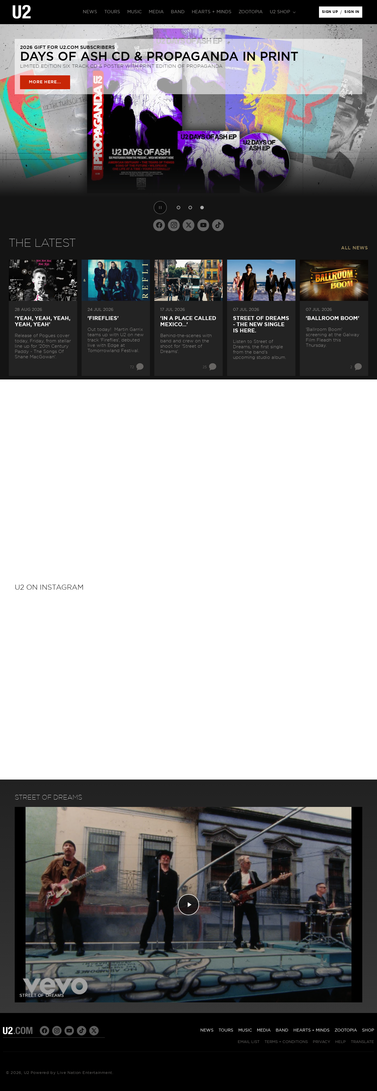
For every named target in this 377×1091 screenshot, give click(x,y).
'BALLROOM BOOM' (332, 318)
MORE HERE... (45, 82)
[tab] (178, 207)
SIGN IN (353, 13)
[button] (282, 12)
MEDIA (264, 1030)
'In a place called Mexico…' (188, 321)
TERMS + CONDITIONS (286, 1042)
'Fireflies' (103, 318)
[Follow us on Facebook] (159, 225)
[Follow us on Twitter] (188, 225)
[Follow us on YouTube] (203, 225)
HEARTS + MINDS (311, 1030)
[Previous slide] (6, 119)
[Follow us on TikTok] (218, 225)
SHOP (368, 1030)
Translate (362, 1042)
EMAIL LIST (248, 1042)
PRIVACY (321, 1042)
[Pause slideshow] (160, 207)
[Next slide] (370, 119)
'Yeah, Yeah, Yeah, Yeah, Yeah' (42, 321)
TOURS (226, 1030)
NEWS (207, 1030)
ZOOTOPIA (346, 1030)
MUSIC (245, 1030)
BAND (282, 1030)
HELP (340, 1042)
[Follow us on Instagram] (174, 225)
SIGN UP (331, 13)
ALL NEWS (354, 248)
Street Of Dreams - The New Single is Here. (261, 324)
